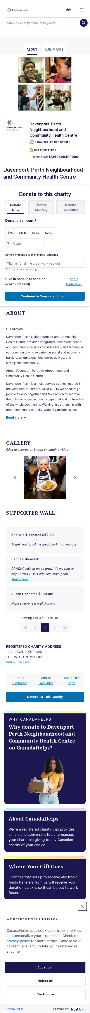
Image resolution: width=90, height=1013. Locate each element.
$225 (48, 233)
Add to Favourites (45, 680)
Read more (20, 579)
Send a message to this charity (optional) (31, 254)
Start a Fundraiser (19, 680)
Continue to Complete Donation (45, 296)
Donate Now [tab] (15, 207)
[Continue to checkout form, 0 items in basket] (69, 10)
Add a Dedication (73, 281)
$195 (35, 233)
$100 (22, 233)
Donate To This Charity (45, 697)
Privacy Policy (15, 1008)
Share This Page (71, 680)
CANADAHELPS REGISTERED (52, 142)
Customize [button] (45, 994)
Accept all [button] (45, 967)
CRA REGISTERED (45, 150)
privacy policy (18, 941)
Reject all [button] (45, 981)
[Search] (84, 23)
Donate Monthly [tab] (41, 207)
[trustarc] (77, 1008)
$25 (10, 233)
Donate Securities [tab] (71, 207)
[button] (82, 906)
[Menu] (82, 10)
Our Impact (54, 49)
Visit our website (17, 662)
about (32, 49)
